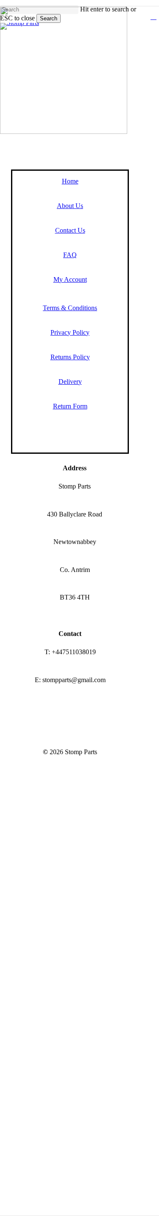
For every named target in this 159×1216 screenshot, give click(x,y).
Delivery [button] (70, 381)
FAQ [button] (70, 254)
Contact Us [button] (70, 230)
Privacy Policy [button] (69, 332)
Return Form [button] (70, 406)
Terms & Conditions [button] (70, 307)
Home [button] (70, 181)
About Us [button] (70, 205)
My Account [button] (70, 279)
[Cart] (157, 17)
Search (48, 18)
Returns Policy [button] (70, 357)
